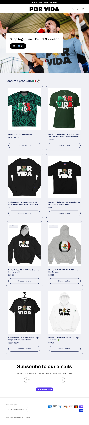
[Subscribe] (62, 380)
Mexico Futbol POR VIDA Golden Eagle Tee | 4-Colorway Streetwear (23, 339)
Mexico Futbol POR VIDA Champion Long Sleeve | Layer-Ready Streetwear (23, 203)
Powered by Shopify (23, 417)
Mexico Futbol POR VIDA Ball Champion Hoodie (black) (24, 271)
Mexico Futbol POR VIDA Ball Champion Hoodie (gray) (64, 271)
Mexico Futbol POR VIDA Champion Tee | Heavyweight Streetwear (64, 203)
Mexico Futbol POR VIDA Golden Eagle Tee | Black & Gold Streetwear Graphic (64, 135)
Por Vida (14, 417)
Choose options (24, 145)
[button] (4, 8)
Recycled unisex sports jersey (20, 134)
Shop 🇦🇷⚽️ (18, 46)
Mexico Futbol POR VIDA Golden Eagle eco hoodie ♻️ (64, 339)
